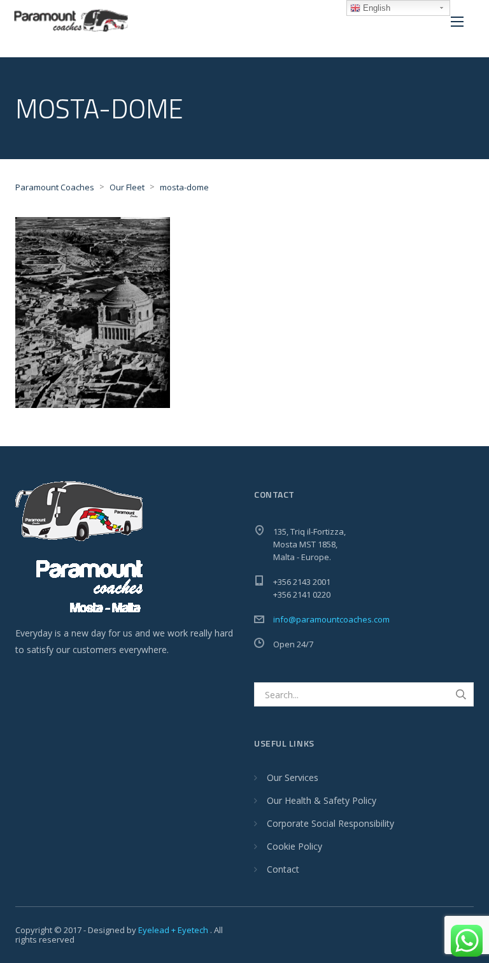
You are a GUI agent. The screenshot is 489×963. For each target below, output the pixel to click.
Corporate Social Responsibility (330, 823)
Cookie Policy (294, 846)
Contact (283, 869)
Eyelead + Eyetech (174, 930)
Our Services (292, 777)
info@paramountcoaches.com (331, 619)
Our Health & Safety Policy (321, 800)
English (375, 8)
